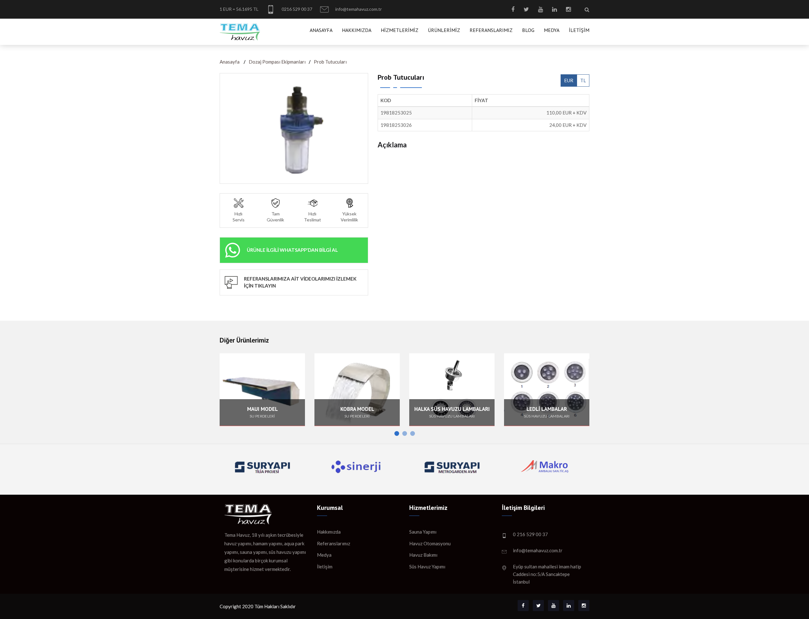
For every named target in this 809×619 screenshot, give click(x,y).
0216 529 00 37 (296, 9)
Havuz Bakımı (423, 555)
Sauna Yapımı (422, 532)
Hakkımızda (356, 30)
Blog (528, 30)
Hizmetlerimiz (399, 30)
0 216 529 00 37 (530, 534)
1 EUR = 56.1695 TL (239, 9)
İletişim (579, 30)
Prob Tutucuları (330, 62)
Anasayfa (321, 30)
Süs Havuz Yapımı (427, 566)
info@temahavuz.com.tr (358, 9)
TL (583, 80)
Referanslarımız (491, 30)
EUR (568, 80)
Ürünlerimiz (444, 30)
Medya (551, 30)
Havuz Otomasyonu (430, 543)
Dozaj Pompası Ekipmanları (277, 62)
